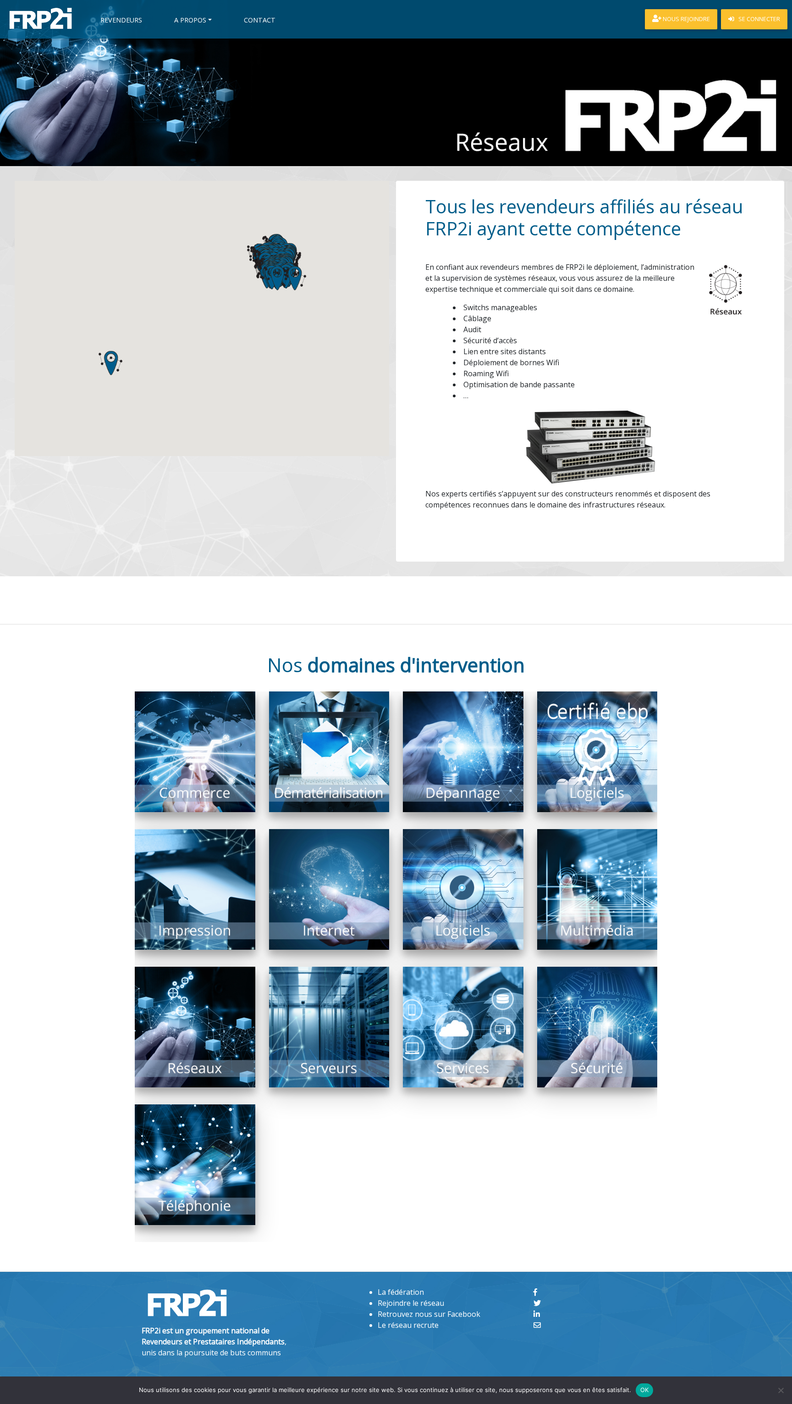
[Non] (780, 1390)
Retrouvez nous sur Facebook (429, 1314)
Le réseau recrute (408, 1325)
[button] (294, 278)
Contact (259, 20)
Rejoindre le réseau (411, 1303)
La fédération (401, 1292)
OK (644, 1389)
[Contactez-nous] (537, 1325)
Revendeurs (121, 20)
